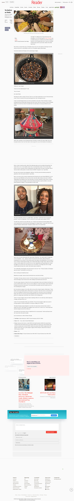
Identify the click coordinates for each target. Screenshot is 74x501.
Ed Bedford (6, 22)
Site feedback (48, 480)
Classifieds (17, 7)
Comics (14, 484)
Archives (11, 7)
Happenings (26, 477)
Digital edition (34, 496)
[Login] (71, 2)
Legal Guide (51, 7)
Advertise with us (36, 494)
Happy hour (36, 484)
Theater (42, 7)
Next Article (52, 377)
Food (47, 7)
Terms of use (27, 496)
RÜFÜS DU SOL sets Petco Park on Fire (47, 394)
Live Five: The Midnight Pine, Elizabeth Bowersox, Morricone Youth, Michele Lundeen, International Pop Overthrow (26, 397)
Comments (17, 336)
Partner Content (16, 487)
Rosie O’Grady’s (48, 38)
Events (25, 7)
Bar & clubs (36, 479)
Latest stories (15, 482)
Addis (16, 40)
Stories (21, 7)
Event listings (27, 483)
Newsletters (47, 479)
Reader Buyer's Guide (17, 489)
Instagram (48, 486)
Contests (30, 7)
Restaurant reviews (38, 487)
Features (14, 477)
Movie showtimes (27, 484)
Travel (25, 487)
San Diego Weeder (57, 479)
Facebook (48, 483)
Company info (56, 477)
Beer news (36, 480)
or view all (29, 368)
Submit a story (48, 482)
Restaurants (36, 486)
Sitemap (41, 494)
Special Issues (16, 483)
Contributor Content (17, 486)
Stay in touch (47, 477)
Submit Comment (50, 432)
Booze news (36, 482)
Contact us (29, 494)
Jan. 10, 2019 (11, 23)
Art (25, 479)
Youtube (47, 489)
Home (16, 494)
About (19, 494)
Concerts (26, 480)
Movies (38, 7)
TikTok (47, 487)
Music (34, 7)
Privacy (45, 494)
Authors (14, 480)
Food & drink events (38, 483)
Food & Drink (36, 477)
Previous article (23, 377)
